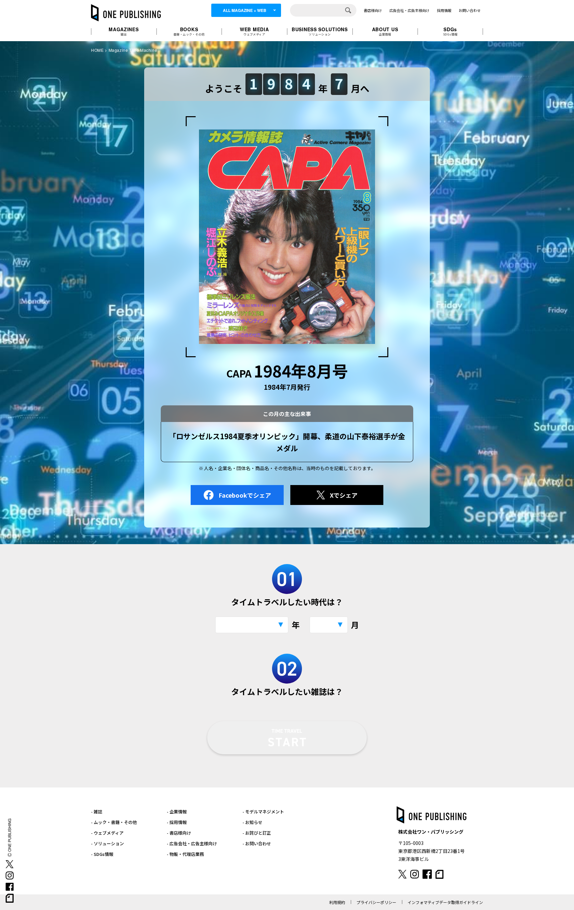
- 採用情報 (177, 822)
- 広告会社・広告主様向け (192, 843)
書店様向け (373, 10)
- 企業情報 (177, 811)
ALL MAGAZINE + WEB (244, 10)
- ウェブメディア (107, 833)
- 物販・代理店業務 (185, 854)
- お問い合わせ (256, 843)
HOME (97, 50)
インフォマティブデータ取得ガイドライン (445, 902)
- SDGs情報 (102, 854)
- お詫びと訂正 (256, 833)
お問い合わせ (470, 10)
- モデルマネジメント (263, 811)
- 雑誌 (96, 811)
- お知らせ (252, 822)
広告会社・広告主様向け (409, 10)
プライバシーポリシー (376, 902)
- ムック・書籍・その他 (114, 822)
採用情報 (444, 10)
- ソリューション (107, 843)
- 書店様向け (179, 833)
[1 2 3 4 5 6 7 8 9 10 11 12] (329, 625)
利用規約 (337, 902)
